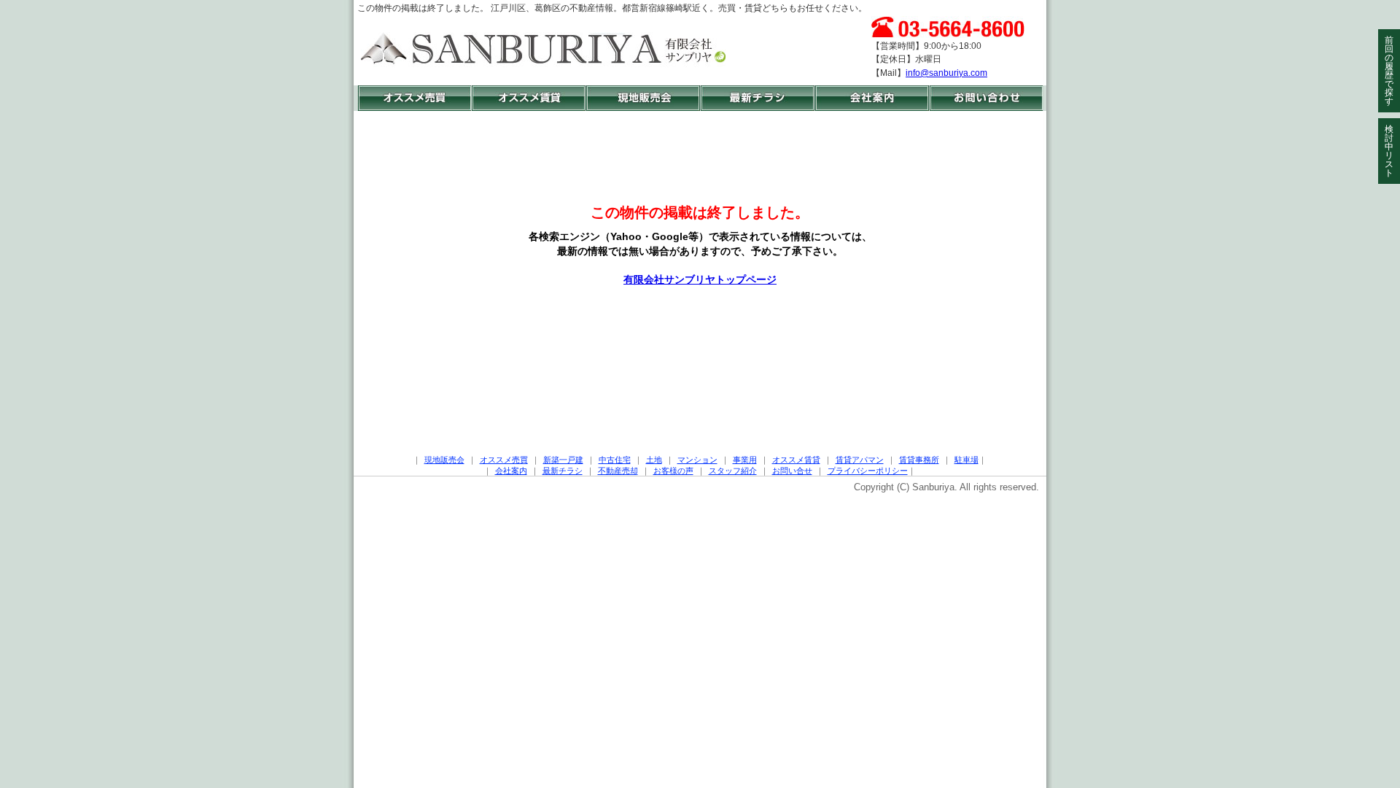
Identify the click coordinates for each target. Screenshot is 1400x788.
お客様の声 (673, 470)
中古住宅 (615, 459)
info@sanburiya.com (946, 73)
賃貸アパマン (860, 459)
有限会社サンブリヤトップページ (700, 279)
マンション (697, 459)
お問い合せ (792, 470)
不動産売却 (618, 470)
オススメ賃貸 (796, 459)
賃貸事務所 (919, 459)
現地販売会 (444, 459)
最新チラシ (562, 470)
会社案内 (511, 470)
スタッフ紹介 (733, 470)
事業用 (745, 459)
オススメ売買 (504, 459)
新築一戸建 (563, 459)
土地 (654, 459)
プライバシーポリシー (868, 470)
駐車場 (966, 459)
